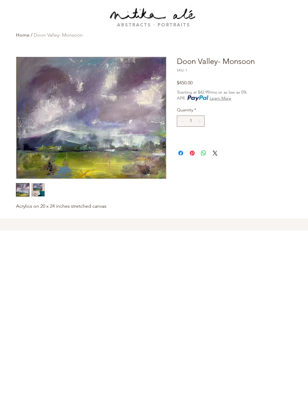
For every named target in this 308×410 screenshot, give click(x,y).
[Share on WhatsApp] (203, 153)
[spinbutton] (190, 121)
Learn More (220, 98)
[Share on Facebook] (180, 153)
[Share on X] (215, 153)
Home (22, 35)
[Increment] (200, 121)
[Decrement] (181, 121)
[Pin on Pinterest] (192, 153)
